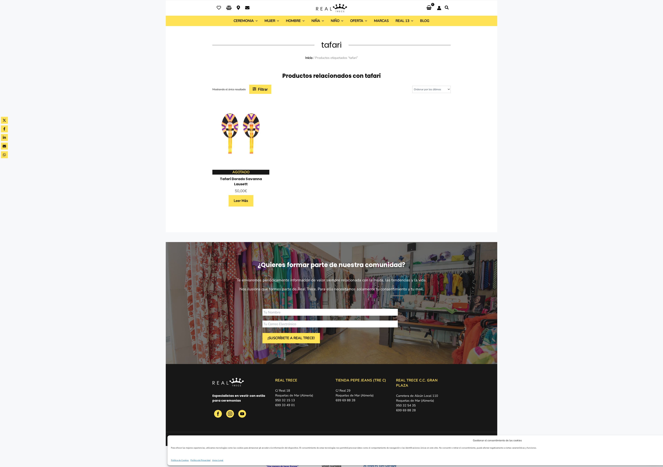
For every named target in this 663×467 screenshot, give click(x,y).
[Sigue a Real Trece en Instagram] (230, 415)
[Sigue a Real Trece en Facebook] (218, 415)
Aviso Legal (217, 460)
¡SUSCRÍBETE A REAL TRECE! (291, 338)
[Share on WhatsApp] (4, 154)
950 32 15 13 (285, 400)
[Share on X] (4, 120)
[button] (447, 8)
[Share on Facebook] (4, 128)
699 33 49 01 (285, 405)
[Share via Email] (4, 146)
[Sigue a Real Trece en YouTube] (242, 415)
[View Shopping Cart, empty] (429, 8)
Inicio (309, 58)
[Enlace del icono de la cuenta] (439, 8)
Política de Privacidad (200, 460)
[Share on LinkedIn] (4, 137)
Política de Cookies (180, 460)
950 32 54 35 (406, 405)
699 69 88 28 (345, 400)
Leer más (241, 200)
